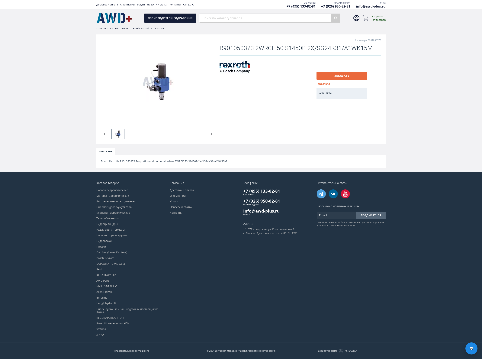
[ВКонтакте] (333, 193)
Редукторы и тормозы (110, 229)
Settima (101, 329)
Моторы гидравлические (112, 195)
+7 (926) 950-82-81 (335, 6)
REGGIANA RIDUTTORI (110, 317)
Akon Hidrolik (104, 291)
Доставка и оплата (107, 4)
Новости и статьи (157, 4)
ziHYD (100, 334)
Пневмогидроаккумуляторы (114, 207)
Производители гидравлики (170, 18)
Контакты (175, 4)
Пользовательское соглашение (131, 350)
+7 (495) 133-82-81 (301, 6)
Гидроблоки (104, 240)
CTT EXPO (188, 4)
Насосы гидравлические (112, 190)
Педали (101, 246)
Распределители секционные (115, 201)
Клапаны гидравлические (113, 212)
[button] (104, 134)
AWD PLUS (102, 280)
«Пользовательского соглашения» (336, 225)
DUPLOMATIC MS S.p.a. (111, 263)
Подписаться (371, 215)
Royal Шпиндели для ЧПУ (112, 323)
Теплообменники (107, 218)
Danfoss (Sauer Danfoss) (111, 252)
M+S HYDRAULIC (106, 286)
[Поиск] (335, 18)
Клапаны (158, 28)
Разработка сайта (327, 350)
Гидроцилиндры (107, 224)
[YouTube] (345, 193)
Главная (101, 28)
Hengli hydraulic (106, 303)
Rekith (100, 269)
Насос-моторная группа (111, 235)
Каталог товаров (119, 28)
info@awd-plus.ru (371, 6)
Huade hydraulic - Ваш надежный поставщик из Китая (127, 311)
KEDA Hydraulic (106, 275)
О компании (127, 4)
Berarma (101, 297)
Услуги (141, 4)
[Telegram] (321, 193)
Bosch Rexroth (141, 28)
